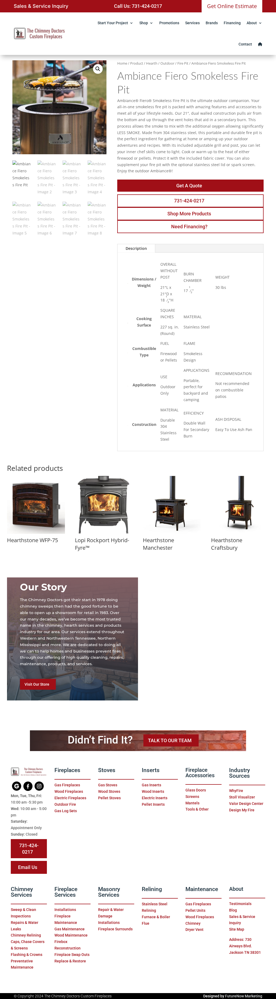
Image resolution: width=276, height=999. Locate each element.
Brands (212, 23)
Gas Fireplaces (67, 785)
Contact (245, 44)
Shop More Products (189, 213)
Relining (152, 889)
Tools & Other (197, 809)
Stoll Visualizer (242, 797)
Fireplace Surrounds (115, 929)
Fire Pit (182, 63)
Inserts (151, 770)
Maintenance (201, 889)
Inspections (21, 916)
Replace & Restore (70, 961)
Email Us (27, 867)
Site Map (236, 929)
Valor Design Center (246, 803)
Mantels (192, 803)
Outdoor (167, 63)
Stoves (106, 770)
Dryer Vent (194, 929)
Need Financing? (189, 226)
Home (122, 63)
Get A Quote (189, 185)
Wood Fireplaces (68, 791)
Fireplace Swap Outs (71, 954)
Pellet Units (195, 910)
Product (136, 63)
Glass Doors (195, 790)
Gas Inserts (151, 785)
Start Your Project (113, 23)
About (252, 23)
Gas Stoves (107, 785)
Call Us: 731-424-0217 (138, 6)
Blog (233, 910)
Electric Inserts (154, 798)
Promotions (169, 23)
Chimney (193, 923)
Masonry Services (109, 892)
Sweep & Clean (23, 909)
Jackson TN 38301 (245, 952)
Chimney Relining (26, 935)
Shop (143, 23)
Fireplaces (67, 770)
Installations (65, 909)
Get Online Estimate (232, 6)
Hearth (151, 63)
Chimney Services (22, 892)
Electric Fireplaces (70, 798)
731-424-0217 (189, 201)
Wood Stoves (109, 791)
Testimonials (240, 904)
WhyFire (236, 790)
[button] (98, 69)
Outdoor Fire (65, 804)
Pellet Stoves (109, 798)
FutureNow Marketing (243, 996)
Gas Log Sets (65, 811)
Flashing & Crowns (26, 954)
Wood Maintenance (71, 935)
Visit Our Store (37, 684)
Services (192, 23)
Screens (192, 796)
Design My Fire (241, 810)
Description (136, 248)
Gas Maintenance (69, 929)
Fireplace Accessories (200, 773)
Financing (232, 23)
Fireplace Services (65, 892)
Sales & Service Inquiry (41, 6)
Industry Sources (239, 773)
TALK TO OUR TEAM (170, 740)
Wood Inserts (153, 791)
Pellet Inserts (153, 804)
